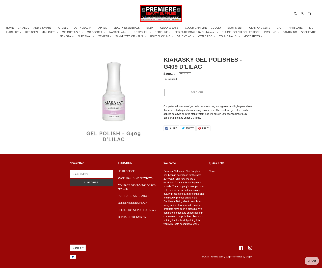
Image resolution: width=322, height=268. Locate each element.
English (77, 247)
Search (213, 171)
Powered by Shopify (243, 257)
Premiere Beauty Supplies (222, 257)
